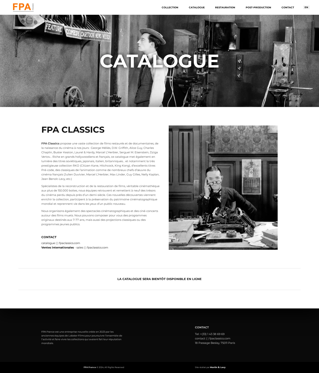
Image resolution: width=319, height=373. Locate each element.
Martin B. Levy (218, 367)
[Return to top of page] (310, 364)
